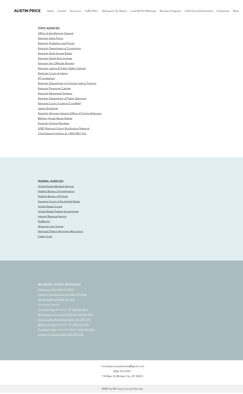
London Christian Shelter (52, 334)
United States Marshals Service (56, 186)
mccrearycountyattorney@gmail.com (122, 366)
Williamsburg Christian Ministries (57, 314)
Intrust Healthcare (48, 299)
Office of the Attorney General (55, 33)
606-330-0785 (76, 334)
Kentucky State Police (50, 38)
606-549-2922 (85, 314)
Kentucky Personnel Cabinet (54, 88)
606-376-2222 (67, 299)
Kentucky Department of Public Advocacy (62, 98)
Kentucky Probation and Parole (56, 43)
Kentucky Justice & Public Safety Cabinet (62, 68)
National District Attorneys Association (60, 231)
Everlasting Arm (47, 329)
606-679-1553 (81, 324)
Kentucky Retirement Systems (55, 93)
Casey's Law (45, 236)
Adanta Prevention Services (54, 294)
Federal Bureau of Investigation (56, 191)
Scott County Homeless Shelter (56, 319)
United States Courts (50, 206)
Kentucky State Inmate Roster (55, 53)
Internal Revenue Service (52, 216)
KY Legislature (46, 78)
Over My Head (46, 309)
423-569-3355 (83, 319)
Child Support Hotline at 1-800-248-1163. (62, 133)
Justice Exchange (48, 108)
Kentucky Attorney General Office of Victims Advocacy (70, 113)
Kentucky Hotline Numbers (53, 123)
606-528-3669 (86, 329)
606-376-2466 (79, 294)
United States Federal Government (58, 211)
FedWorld (44, 221)
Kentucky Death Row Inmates (55, 58)
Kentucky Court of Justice (53, 73)
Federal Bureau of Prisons (53, 196)
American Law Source (50, 226)
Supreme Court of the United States (59, 201)
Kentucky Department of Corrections (59, 48)
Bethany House (47, 324)
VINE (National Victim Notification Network (63, 128)
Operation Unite (47, 289)
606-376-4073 (66, 289)
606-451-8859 (80, 309)
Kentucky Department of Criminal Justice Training (67, 83)
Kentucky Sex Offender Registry (56, 63)
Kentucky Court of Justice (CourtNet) (59, 103)
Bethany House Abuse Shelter (55, 118)
